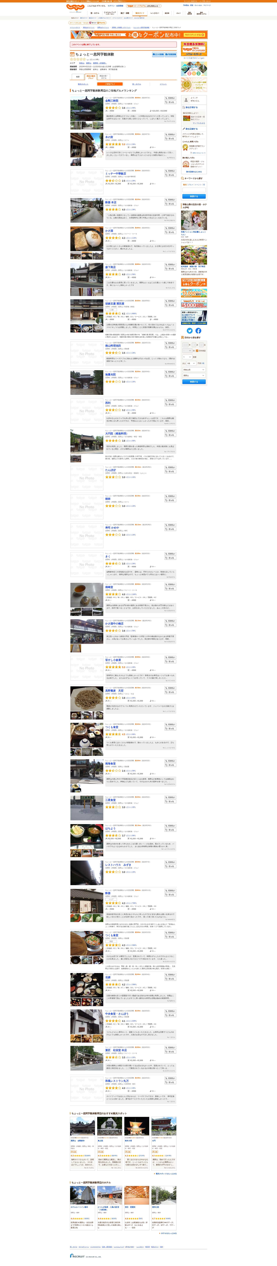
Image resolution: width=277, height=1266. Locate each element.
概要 (78, 77)
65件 (87, 1218)
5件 (140, 1218)
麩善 (108, 893)
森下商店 (110, 267)
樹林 (108, 498)
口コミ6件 (131, 441)
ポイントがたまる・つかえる (79, 23)
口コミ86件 (131, 314)
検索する (194, 196)
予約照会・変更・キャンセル (192, 5)
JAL (129, 1247)
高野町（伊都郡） (100, 63)
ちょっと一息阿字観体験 (141, 27)
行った (170, 102)
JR (126, 1247)
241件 (168, 1156)
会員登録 (119, 6)
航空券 (167, 13)
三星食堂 (110, 800)
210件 (141, 1156)
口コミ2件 (131, 144)
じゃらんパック (110, 13)
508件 (87, 1156)
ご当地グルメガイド (104, 18)
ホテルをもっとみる (169, 1233)
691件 (114, 1156)
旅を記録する (192, 128)
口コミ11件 (131, 238)
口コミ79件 (131, 903)
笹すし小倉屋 (113, 660)
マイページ (207, 5)
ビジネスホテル (95, 1247)
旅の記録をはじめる (194, 172)
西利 (108, 402)
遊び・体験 (125, 13)
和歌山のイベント (88, 27)
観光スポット (83, 84)
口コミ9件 (131, 836)
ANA (132, 1247)
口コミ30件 (131, 1021)
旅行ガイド (83, 18)
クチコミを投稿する (158, 54)
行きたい (170, 98)
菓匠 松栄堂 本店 (116, 1050)
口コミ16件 (131, 594)
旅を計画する (192, 107)
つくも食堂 (111, 727)
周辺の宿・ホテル (104, 77)
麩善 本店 (110, 202)
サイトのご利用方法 (190, 1)
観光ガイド (92, 18)
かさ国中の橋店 (114, 623)
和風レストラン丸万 (117, 1080)
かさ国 (109, 230)
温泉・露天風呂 (107, 1247)
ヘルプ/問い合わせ (205, 1)
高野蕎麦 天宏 (114, 690)
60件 (114, 1218)
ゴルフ (178, 13)
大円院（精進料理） (117, 433)
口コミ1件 (131, 382)
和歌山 (81, 63)
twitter (190, 331)
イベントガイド (117, 18)
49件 (168, 1218)
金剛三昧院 (111, 100)
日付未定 (202, 351)
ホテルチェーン (84, 1247)
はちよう (110, 828)
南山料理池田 (113, 345)
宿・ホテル (136, 84)
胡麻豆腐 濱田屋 (114, 303)
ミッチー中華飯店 (115, 173)
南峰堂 (109, 587)
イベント (163, 84)
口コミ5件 (131, 108)
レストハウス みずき (118, 864)
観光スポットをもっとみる (166, 1174)
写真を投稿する (171, 54)
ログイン (111, 6)
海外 (190, 13)
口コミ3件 (131, 210)
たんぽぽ (110, 470)
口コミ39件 (131, 945)
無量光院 (110, 374)
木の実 (109, 137)
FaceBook (198, 331)
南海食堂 (110, 763)
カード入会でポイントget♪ (194, 58)
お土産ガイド (128, 18)
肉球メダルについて (199, 153)
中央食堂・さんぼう (117, 1013)
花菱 (108, 977)
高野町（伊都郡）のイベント (121, 27)
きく (108, 556)
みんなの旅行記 (139, 18)
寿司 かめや (112, 527)
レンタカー (155, 13)
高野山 (88, 63)
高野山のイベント (103, 27)
